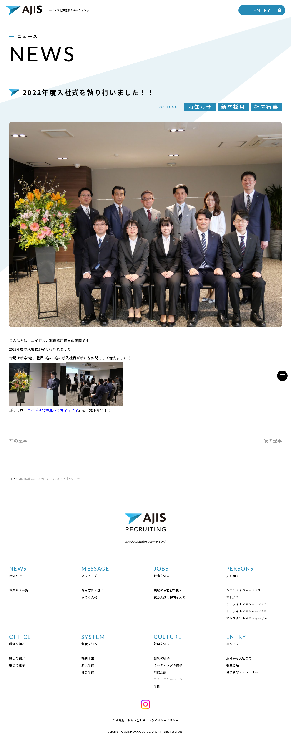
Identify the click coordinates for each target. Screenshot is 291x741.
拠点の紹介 (17, 658)
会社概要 (119, 720)
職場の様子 (17, 665)
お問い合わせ (137, 720)
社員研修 (87, 672)
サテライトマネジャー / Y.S (246, 604)
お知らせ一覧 (18, 590)
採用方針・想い (92, 590)
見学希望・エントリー (242, 672)
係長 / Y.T (233, 597)
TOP (12, 479)
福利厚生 (87, 658)
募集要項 (232, 665)
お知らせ (200, 107)
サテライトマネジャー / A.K (246, 611)
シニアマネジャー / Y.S (243, 590)
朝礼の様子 (162, 658)
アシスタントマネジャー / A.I (247, 618)
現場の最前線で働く (168, 590)
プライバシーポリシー (163, 720)
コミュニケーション (168, 679)
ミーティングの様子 (168, 665)
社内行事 (266, 107)
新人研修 (87, 665)
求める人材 (89, 597)
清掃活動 (160, 672)
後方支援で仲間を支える (171, 597)
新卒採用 (233, 107)
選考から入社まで (239, 658)
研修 (157, 686)
